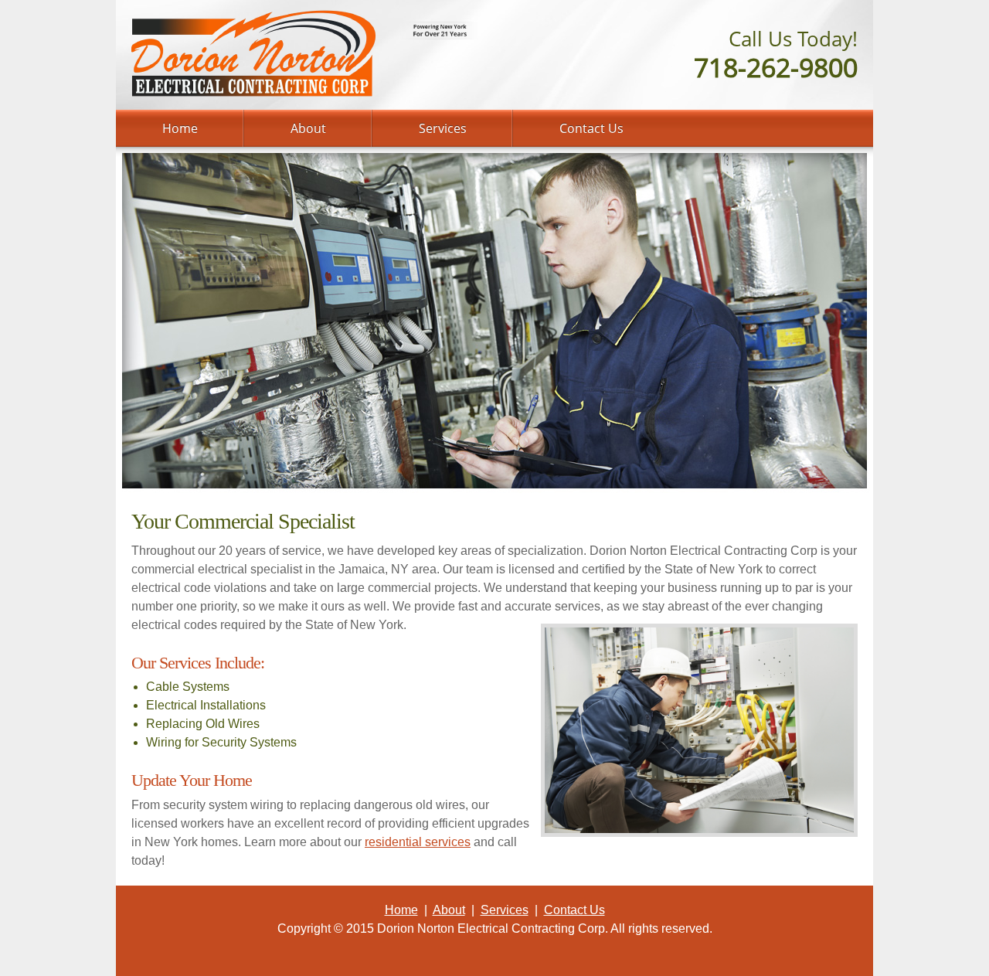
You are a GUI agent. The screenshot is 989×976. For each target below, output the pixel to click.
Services (504, 909)
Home (401, 909)
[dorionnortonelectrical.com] (254, 53)
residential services (418, 841)
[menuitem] (180, 128)
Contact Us (574, 909)
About (449, 909)
